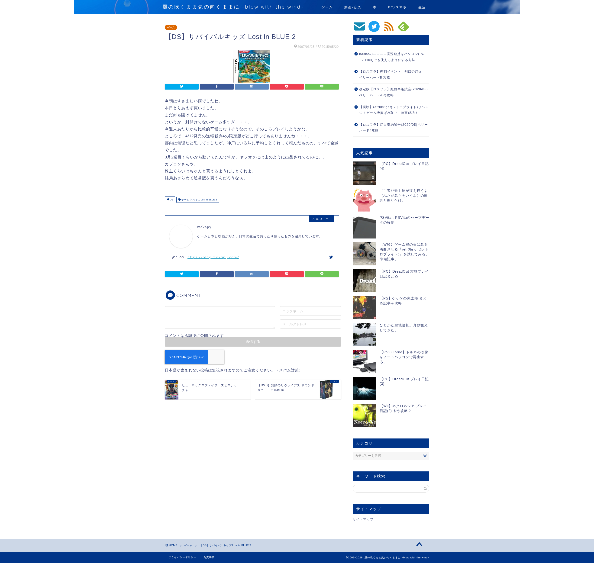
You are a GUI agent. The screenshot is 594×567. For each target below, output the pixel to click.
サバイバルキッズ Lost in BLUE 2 (199, 199)
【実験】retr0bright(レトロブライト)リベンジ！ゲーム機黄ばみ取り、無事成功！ (394, 110)
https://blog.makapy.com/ (213, 257)
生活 (422, 7)
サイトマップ (363, 519)
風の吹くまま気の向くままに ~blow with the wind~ (233, 6)
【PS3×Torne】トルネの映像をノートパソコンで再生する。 (404, 357)
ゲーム (327, 7)
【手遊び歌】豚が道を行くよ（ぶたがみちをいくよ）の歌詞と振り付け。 (404, 195)
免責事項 (209, 557)
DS (171, 199)
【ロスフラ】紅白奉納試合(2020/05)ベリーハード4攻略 (393, 127)
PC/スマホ (397, 7)
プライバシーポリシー (182, 557)
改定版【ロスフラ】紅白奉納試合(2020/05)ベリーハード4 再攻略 (393, 92)
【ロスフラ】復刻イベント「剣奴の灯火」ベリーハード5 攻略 (392, 74)
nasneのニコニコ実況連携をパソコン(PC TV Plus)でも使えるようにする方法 (391, 57)
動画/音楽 (352, 7)
